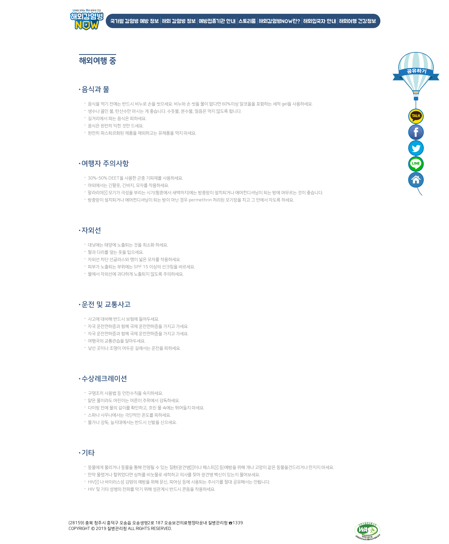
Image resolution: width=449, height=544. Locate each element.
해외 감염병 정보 (179, 21)
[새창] (416, 116)
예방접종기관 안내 (217, 21)
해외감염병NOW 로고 (86, 19)
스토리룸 (247, 21)
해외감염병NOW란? (279, 21)
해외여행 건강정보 (357, 21)
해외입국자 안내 (319, 21)
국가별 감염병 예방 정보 (134, 21)
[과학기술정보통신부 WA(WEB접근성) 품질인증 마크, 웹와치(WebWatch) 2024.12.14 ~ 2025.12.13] (367, 530)
